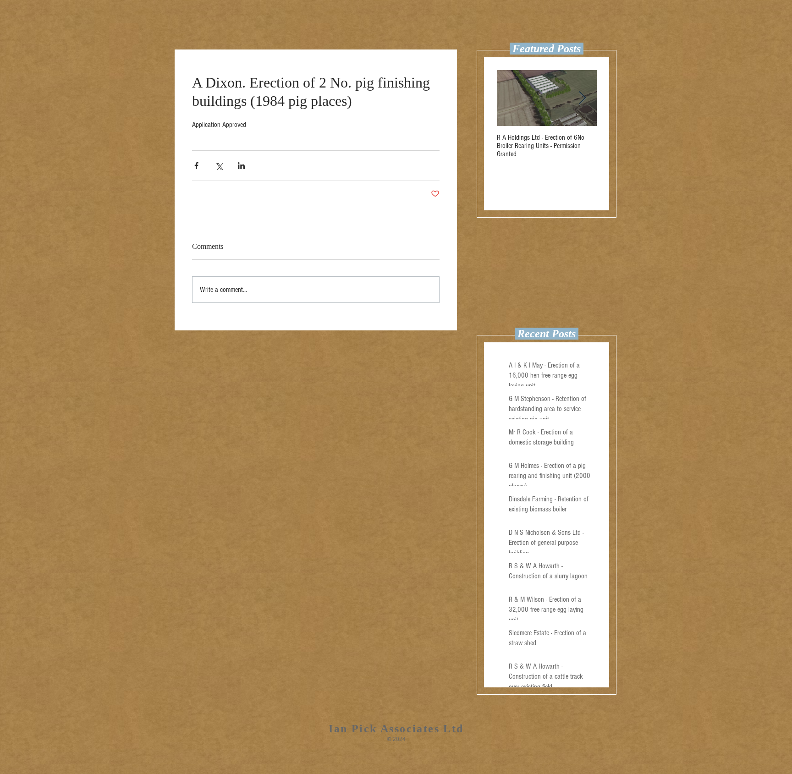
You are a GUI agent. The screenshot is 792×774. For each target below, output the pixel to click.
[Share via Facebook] (196, 165)
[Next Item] (582, 98)
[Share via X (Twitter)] (218, 165)
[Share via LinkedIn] (241, 165)
